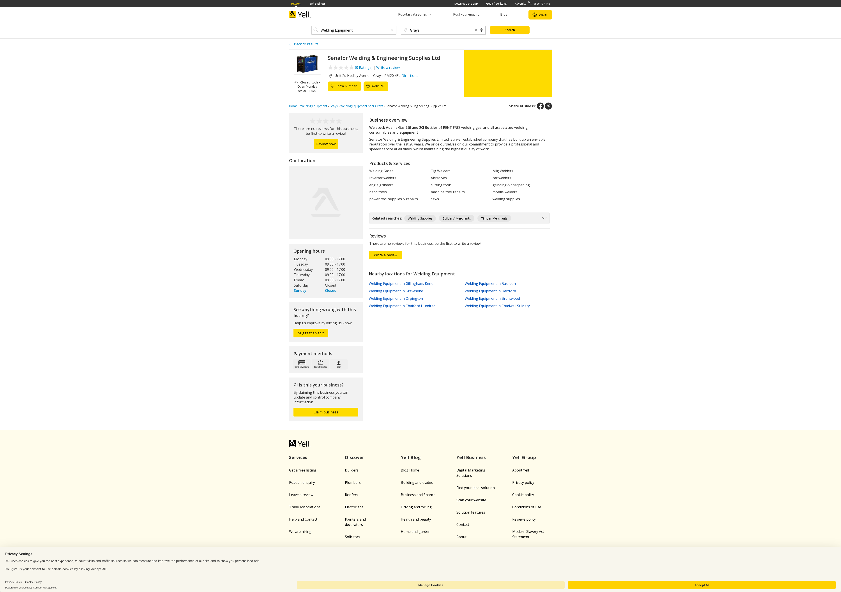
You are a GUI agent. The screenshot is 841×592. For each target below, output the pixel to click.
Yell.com (296, 4)
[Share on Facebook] (540, 106)
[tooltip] (482, 30)
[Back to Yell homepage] (300, 14)
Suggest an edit (311, 333)
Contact (462, 524)
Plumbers (353, 482)
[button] (391, 30)
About (461, 536)
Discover (354, 457)
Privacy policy (523, 482)
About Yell (520, 470)
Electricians (354, 507)
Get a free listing (496, 4)
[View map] (326, 202)
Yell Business (317, 4)
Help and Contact (303, 519)
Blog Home (410, 470)
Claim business (326, 412)
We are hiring (300, 531)
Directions (409, 75)
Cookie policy (523, 494)
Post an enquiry (302, 482)
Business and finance (418, 494)
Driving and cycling (416, 507)
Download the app (466, 4)
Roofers (351, 494)
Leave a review (301, 494)
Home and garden (415, 531)
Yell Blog (411, 457)
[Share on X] (548, 106)
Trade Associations (304, 507)
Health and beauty (416, 519)
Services (298, 457)
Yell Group (524, 457)
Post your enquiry (466, 14)
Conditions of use (526, 507)
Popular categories (412, 14)
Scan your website (471, 500)
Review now (326, 144)
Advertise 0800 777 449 (532, 4)
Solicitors (352, 536)
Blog (503, 14)
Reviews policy (524, 519)
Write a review (388, 67)
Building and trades (417, 482)
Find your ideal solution (475, 487)
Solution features (470, 512)
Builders (352, 470)
